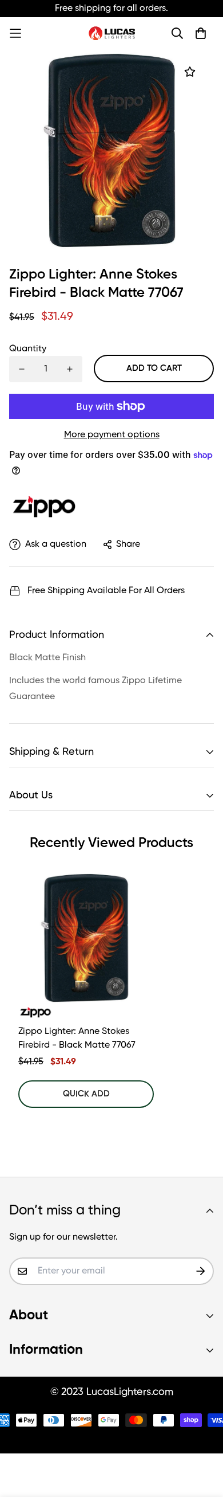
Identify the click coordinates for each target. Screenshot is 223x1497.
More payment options (112, 435)
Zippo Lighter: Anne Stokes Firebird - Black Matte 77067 (77, 1038)
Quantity (27, 349)
